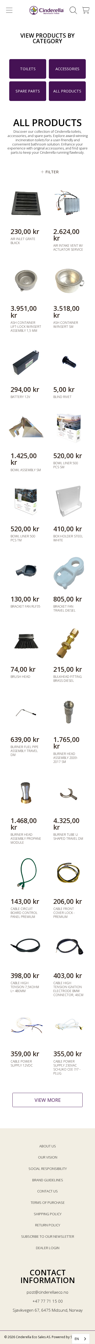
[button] (9, 10)
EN (77, 1338)
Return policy (47, 1225)
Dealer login (47, 1247)
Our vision (47, 1157)
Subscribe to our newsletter (47, 1236)
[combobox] (81, 1339)
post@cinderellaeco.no (47, 1292)
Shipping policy (47, 1214)
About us (47, 1146)
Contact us (47, 1191)
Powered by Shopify (67, 1337)
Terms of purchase (48, 1202)
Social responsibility (47, 1168)
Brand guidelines (47, 1180)
